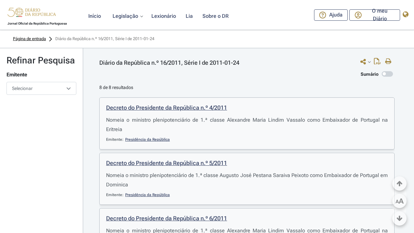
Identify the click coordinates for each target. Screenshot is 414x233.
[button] (31, 13)
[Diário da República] (31, 14)
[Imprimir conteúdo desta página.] (390, 61)
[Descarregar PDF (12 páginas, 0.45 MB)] (379, 62)
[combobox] (41, 88)
